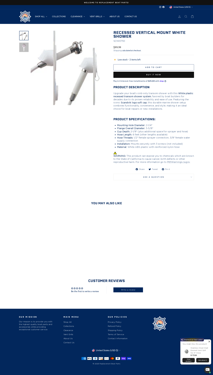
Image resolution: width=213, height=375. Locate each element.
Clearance (68, 330)
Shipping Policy (115, 330)
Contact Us (68, 342)
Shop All (67, 322)
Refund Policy (114, 326)
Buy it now (153, 75)
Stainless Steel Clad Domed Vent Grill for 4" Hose (199, 350)
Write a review (128, 290)
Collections (68, 326)
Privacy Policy (114, 322)
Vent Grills (68, 334)
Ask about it (202, 360)
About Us (68, 338)
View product (188, 360)
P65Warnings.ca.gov (178, 162)
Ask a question (153, 177)
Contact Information (118, 338)
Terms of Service (116, 334)
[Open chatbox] (207, 369)
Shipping (117, 50)
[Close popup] (208, 341)
